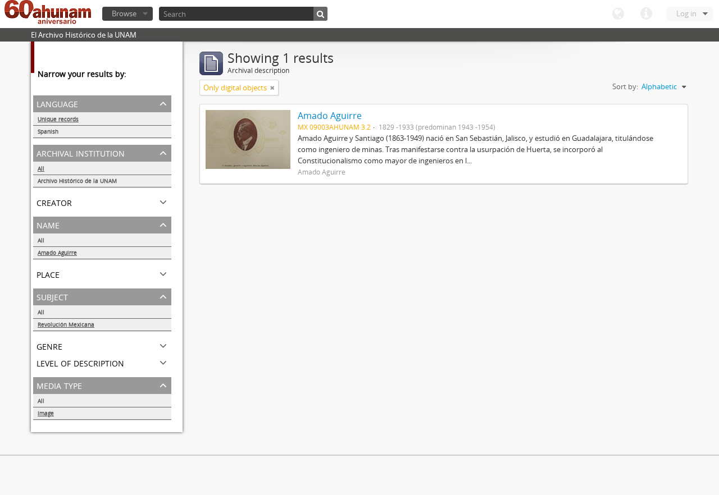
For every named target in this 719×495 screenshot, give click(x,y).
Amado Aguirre (57, 252)
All (41, 168)
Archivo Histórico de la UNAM (77, 181)
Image (46, 413)
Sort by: (625, 86)
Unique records (58, 119)
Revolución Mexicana (66, 324)
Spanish (48, 131)
